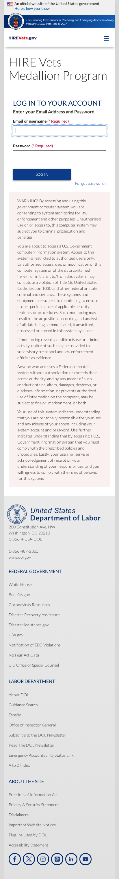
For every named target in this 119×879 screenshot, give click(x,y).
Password (33, 145)
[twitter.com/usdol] (29, 859)
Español (15, 714)
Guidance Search (23, 704)
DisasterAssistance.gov (29, 624)
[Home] (23, 36)
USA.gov (16, 634)
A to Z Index (19, 765)
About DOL (19, 694)
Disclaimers (19, 814)
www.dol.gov (20, 557)
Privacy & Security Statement (34, 804)
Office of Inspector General (32, 724)
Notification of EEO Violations (35, 644)
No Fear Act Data (24, 654)
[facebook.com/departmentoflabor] (15, 859)
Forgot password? (90, 183)
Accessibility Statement (28, 844)
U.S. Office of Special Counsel (34, 665)
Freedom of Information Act (33, 794)
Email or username (41, 121)
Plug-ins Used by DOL (28, 834)
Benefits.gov (19, 594)
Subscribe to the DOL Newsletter (37, 734)
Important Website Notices (32, 824)
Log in (42, 174)
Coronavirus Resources (29, 604)
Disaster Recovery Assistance (34, 614)
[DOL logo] (16, 21)
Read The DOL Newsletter (32, 745)
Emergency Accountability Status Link (41, 755)
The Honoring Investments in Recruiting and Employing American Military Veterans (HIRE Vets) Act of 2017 (70, 22)
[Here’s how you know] (59, 6)
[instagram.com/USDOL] (43, 859)
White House (20, 584)
